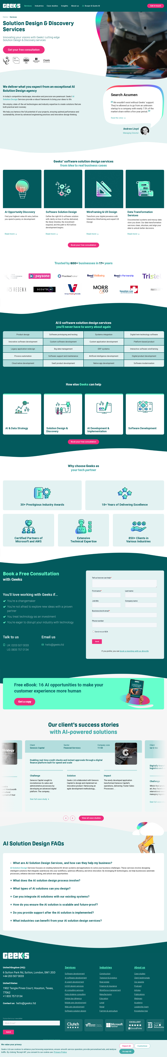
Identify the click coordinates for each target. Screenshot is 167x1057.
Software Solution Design (61, 211)
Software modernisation (144, 363)
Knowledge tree (141, 1011)
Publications (139, 994)
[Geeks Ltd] (11, 5)
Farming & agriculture (109, 1011)
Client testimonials (142, 978)
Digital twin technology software (144, 334)
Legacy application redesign (23, 349)
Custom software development (63, 342)
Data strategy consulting (75, 994)
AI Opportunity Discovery (20, 211)
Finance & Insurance (108, 986)
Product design (22, 334)
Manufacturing (106, 994)
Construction (105, 974)
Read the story (117, 118)
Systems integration (103, 334)
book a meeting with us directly (134, 651)
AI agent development (74, 982)
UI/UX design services (74, 986)
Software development (75, 974)
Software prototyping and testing (63, 334)
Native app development (103, 363)
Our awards (139, 982)
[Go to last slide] (65, 818)
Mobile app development (75, 1002)
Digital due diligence (73, 998)
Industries (39, 6)
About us (75, 6)
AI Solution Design (18, 868)
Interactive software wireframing (144, 349)
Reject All (126, 1046)
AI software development (76, 978)
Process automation (23, 356)
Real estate (104, 982)
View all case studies (91, 818)
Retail (102, 1007)
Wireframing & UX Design (102, 211)
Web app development (74, 1007)
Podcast (138, 986)
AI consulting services (74, 990)
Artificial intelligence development (103, 356)
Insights (64, 6)
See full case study (38, 799)
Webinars (138, 998)
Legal (102, 1002)
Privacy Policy (60, 1052)
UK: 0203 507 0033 (18, 645)
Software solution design (75, 1011)
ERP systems (104, 349)
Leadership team (141, 1007)
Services (28, 6)
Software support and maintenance (63, 356)
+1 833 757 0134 (12, 996)
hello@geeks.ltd (54, 644)
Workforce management (110, 990)
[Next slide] (72, 818)
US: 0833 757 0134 (18, 649)
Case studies (52, 6)
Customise (142, 1046)
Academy (138, 1002)
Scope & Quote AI (92, 6)
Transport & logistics (108, 978)
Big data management (63, 349)
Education (104, 998)
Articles (137, 990)
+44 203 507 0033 (13, 976)
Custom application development (104, 342)
